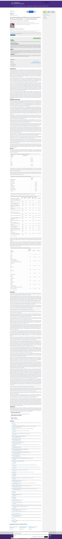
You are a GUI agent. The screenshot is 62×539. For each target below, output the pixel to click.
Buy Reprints (31, 11)
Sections (44, 12)
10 (27, 311)
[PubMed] (16, 427)
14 (20, 311)
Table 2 (22, 174)
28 (35, 331)
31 (39, 340)
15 (28, 313)
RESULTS (45, 16)
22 (24, 296)
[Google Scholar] (14, 424)
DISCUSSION (45, 17)
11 (12, 311)
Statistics (49, 12)
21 (30, 294)
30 (30, 337)
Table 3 (33, 194)
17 (10, 116)
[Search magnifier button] (50, 2)
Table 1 (27, 150)
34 (12, 349)
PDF (35, 11)
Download (53, 12)
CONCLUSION (45, 18)
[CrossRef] (13, 427)
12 (32, 313)
